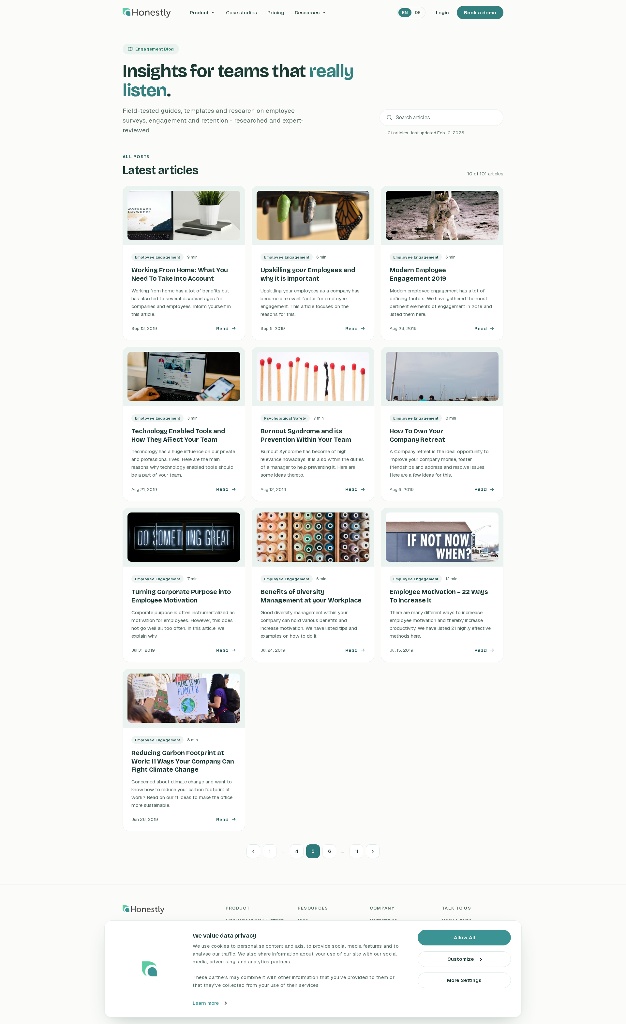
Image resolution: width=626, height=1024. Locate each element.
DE (418, 12)
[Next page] (373, 851)
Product (199, 12)
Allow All (464, 937)
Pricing (275, 12)
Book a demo (480, 12)
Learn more (206, 1003)
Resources (307, 12)
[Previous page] (253, 851)
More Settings (464, 980)
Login (442, 12)
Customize (460, 959)
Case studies (241, 12)
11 (356, 851)
